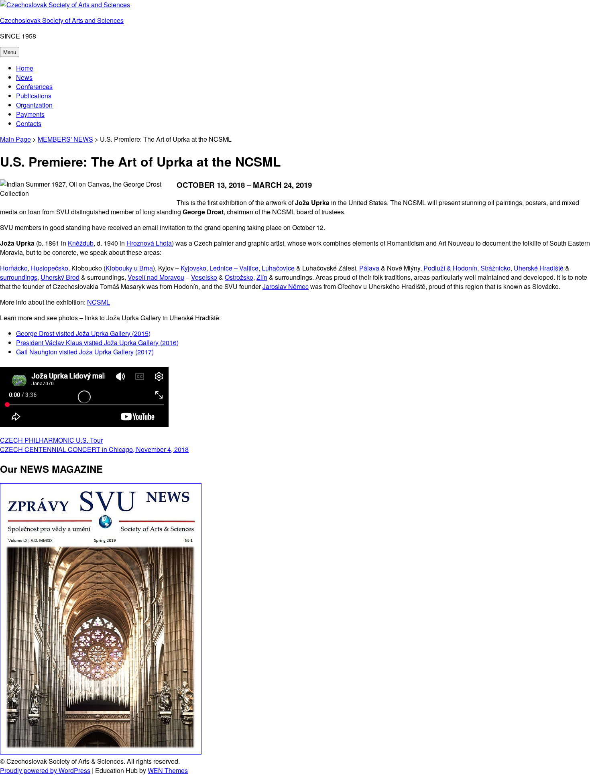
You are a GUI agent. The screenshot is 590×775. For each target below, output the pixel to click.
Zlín (261, 277)
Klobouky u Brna (129, 268)
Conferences (34, 86)
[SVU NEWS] (100, 752)
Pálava (369, 268)
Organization (34, 105)
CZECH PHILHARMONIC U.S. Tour (51, 440)
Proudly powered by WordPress (45, 770)
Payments (30, 114)
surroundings (18, 277)
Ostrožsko (239, 277)
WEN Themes (168, 770)
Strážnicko (495, 268)
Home (24, 68)
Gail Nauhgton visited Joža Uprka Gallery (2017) (85, 351)
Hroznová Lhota (149, 243)
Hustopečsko (49, 268)
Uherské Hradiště (539, 268)
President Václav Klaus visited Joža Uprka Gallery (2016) (97, 342)
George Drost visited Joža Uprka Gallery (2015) (83, 333)
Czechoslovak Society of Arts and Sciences (62, 20)
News (24, 77)
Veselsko (204, 277)
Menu (9, 52)
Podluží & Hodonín (450, 268)
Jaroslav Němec (285, 286)
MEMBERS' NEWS (65, 139)
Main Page (15, 139)
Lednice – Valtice (234, 268)
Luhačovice (278, 268)
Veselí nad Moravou (156, 277)
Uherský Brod (60, 277)
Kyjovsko (193, 268)
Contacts (28, 123)
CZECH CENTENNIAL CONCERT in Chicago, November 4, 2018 (94, 449)
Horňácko (14, 268)
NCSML (98, 302)
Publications (33, 95)
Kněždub (81, 243)
